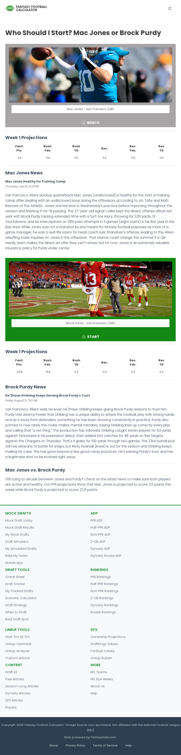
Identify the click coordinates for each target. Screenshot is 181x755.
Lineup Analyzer (17, 651)
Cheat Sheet (15, 577)
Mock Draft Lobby (19, 520)
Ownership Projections (108, 637)
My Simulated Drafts (21, 548)
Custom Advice (17, 658)
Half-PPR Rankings (104, 584)
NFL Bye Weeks (101, 679)
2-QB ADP (97, 541)
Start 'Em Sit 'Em (17, 637)
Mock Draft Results (19, 527)
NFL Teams (98, 672)
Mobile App (14, 563)
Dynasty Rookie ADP (105, 556)
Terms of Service (105, 745)
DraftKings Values (104, 644)
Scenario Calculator (21, 598)
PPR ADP (96, 520)
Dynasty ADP (100, 548)
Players (11, 707)
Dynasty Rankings (104, 605)
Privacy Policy (75, 745)
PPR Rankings (100, 577)
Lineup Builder (101, 658)
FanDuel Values (102, 651)
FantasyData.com (104, 737)
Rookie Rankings (103, 612)
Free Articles (14, 679)
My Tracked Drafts (19, 591)
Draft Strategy (16, 605)
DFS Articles (14, 700)
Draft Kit (11, 672)
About (53, 745)
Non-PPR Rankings (104, 591)
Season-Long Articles (22, 686)
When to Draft (16, 612)
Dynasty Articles (17, 693)
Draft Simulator (17, 541)
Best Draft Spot (17, 619)
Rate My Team (16, 556)
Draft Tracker (15, 584)
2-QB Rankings (101, 598)
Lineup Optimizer (18, 644)
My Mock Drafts (17, 534)
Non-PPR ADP (100, 534)
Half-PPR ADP (100, 527)
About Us (97, 686)
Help (93, 693)
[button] (170, 8)
